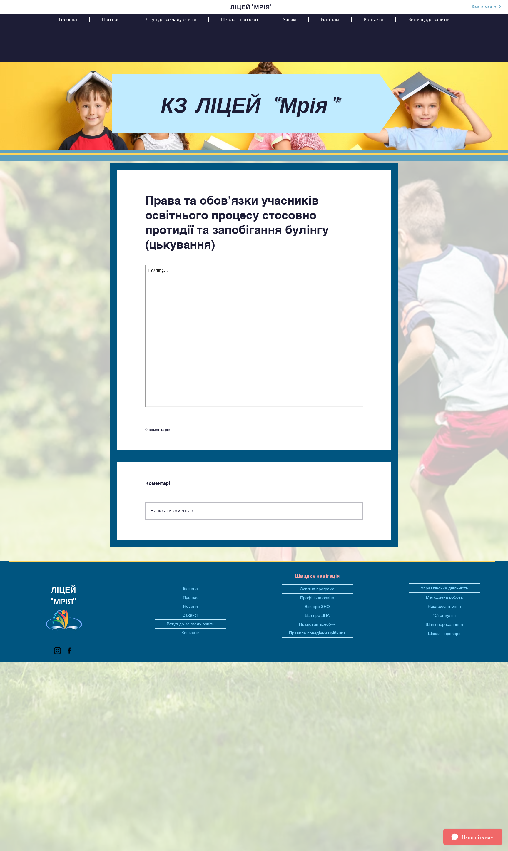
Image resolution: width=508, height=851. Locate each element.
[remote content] (254, 336)
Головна (190, 588)
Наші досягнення (444, 606)
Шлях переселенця (444, 624)
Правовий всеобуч (317, 624)
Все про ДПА (317, 615)
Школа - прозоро (444, 633)
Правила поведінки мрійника (317, 633)
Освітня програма (317, 589)
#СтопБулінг (444, 615)
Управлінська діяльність (444, 588)
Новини (190, 606)
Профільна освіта (317, 597)
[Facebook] (69, 650)
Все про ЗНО (317, 606)
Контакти (190, 632)
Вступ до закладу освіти (191, 624)
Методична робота (444, 597)
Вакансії (190, 615)
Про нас (190, 597)
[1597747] (57, 650)
